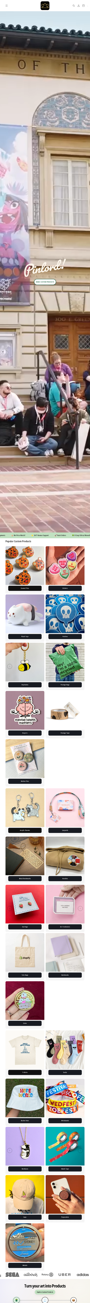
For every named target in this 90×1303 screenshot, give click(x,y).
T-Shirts (25, 1072)
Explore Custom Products (45, 1292)
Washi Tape (65, 1169)
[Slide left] (9, 666)
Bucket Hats (25, 1121)
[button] (6, 5)
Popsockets (65, 1217)
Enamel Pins (25, 588)
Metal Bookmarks (25, 878)
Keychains (25, 685)
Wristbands (65, 1121)
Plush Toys (25, 636)
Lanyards (65, 830)
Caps (24, 1217)
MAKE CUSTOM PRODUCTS (45, 282)
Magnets (25, 733)
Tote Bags (25, 975)
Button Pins (25, 781)
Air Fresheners (65, 927)
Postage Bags (65, 685)
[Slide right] (80, 666)
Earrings (25, 927)
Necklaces (25, 1169)
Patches (65, 636)
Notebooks (65, 975)
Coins (25, 1023)
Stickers (65, 588)
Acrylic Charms (25, 830)
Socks (65, 1072)
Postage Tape (65, 733)
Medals (25, 1265)
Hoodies (65, 878)
